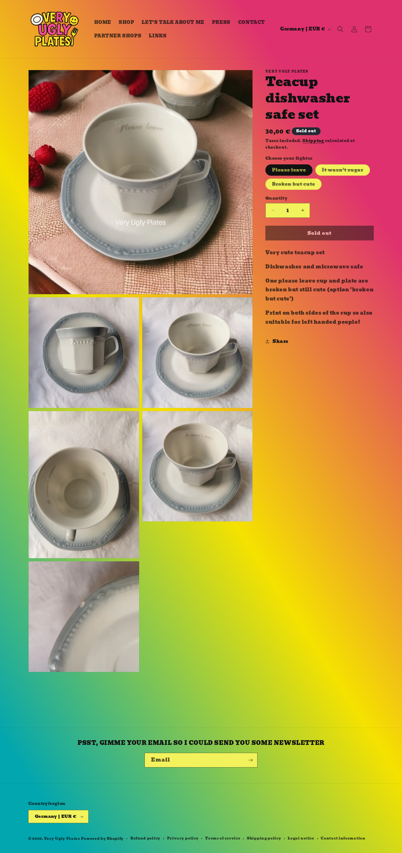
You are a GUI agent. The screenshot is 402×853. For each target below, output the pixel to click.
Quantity (276, 198)
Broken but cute (297, 185)
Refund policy (145, 838)
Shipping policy (264, 838)
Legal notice (301, 838)
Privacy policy (183, 838)
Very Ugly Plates (62, 838)
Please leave (292, 170)
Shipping (313, 141)
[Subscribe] (250, 760)
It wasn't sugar (346, 170)
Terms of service (222, 838)
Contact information (343, 838)
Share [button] (280, 341)
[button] (340, 29)
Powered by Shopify (102, 838)
